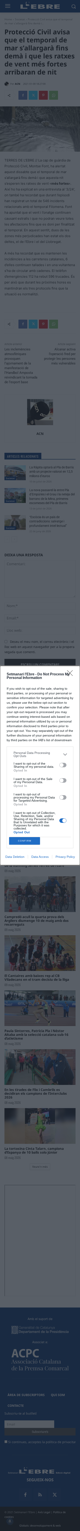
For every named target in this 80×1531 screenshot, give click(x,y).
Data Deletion (14, 857)
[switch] (62, 765)
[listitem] (40, 754)
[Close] (71, 674)
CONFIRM (24, 841)
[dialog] (40, 765)
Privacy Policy (65, 857)
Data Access (40, 857)
